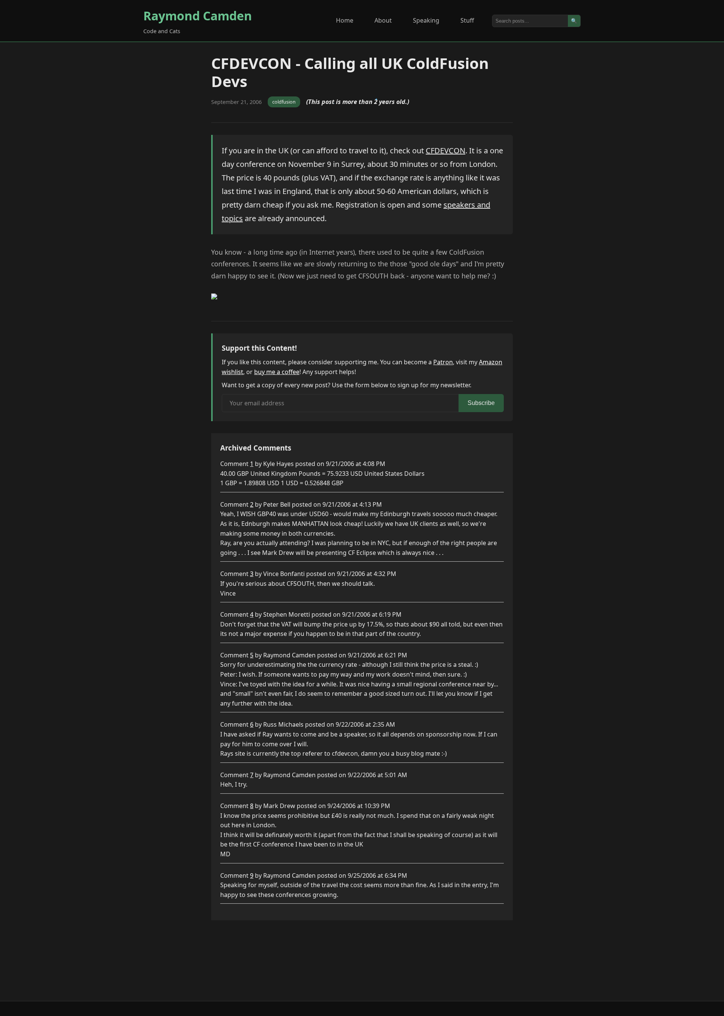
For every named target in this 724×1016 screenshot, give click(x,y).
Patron (443, 362)
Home (344, 20)
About (383, 20)
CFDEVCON (445, 150)
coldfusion (284, 101)
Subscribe (481, 403)
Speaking (426, 20)
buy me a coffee (276, 372)
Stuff (467, 20)
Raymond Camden (197, 16)
